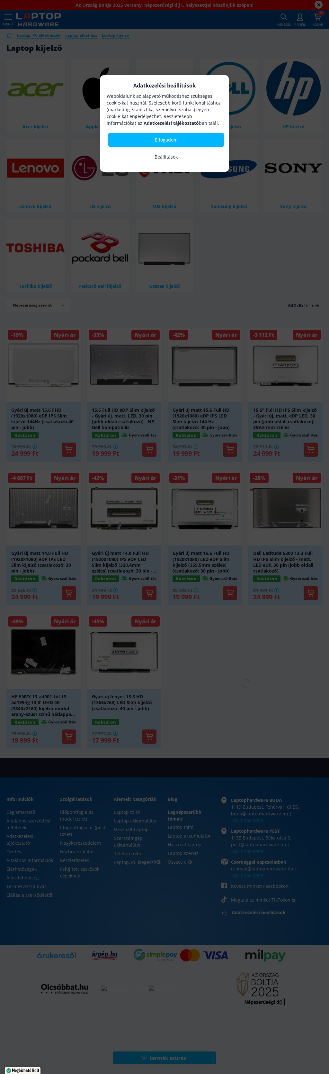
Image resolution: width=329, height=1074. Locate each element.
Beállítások (166, 157)
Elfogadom (166, 140)
